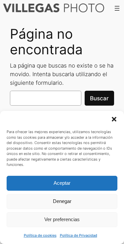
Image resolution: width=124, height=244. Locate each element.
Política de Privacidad (78, 235)
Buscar (99, 98)
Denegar (62, 201)
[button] (114, 119)
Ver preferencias (62, 219)
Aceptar (62, 183)
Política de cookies (40, 235)
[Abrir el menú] (117, 8)
